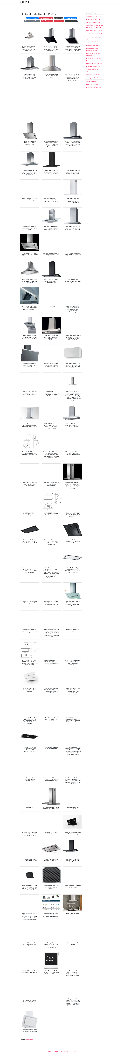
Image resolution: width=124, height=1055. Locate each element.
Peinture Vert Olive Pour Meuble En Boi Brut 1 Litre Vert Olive (94, 26)
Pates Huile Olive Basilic (92, 42)
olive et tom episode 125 (71, 21)
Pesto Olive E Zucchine (92, 84)
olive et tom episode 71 (70, 18)
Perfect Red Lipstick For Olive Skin (93, 59)
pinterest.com (29, 1039)
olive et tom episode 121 (46, 18)
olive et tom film (58, 18)
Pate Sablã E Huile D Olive (93, 22)
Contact (56, 1051)
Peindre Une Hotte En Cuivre (93, 16)
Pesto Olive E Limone (91, 81)
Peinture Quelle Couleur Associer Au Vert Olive (92, 49)
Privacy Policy (64, 1051)
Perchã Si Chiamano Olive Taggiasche (93, 54)
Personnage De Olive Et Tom (93, 45)
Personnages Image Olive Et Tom (93, 70)
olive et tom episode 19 (32, 18)
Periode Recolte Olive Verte (93, 66)
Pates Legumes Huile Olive (93, 78)
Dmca (49, 1051)
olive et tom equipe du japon (32, 21)
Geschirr (24, 2)
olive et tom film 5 (58, 21)
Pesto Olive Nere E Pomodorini (94, 30)
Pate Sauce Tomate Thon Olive (94, 63)
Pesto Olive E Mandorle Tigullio (94, 34)
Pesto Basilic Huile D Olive (93, 74)
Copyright (73, 1051)
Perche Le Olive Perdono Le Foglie (93, 38)
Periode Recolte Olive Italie (93, 19)
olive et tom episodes (46, 21)
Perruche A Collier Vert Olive (93, 87)
